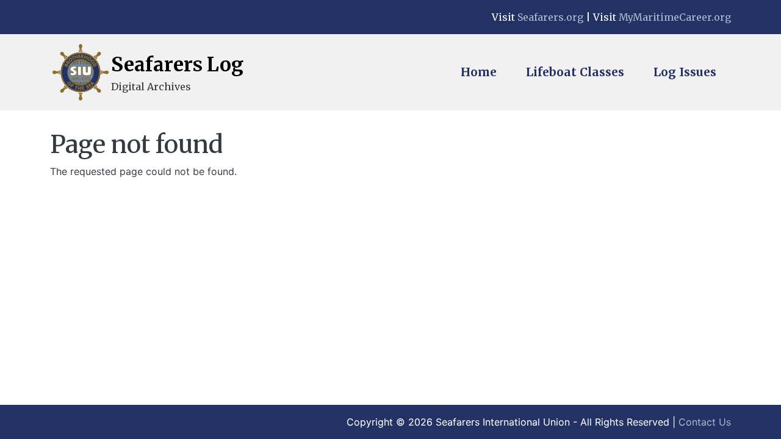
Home (479, 72)
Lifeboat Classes (575, 72)
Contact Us (704, 422)
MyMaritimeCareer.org (675, 17)
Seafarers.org (550, 17)
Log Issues (684, 72)
